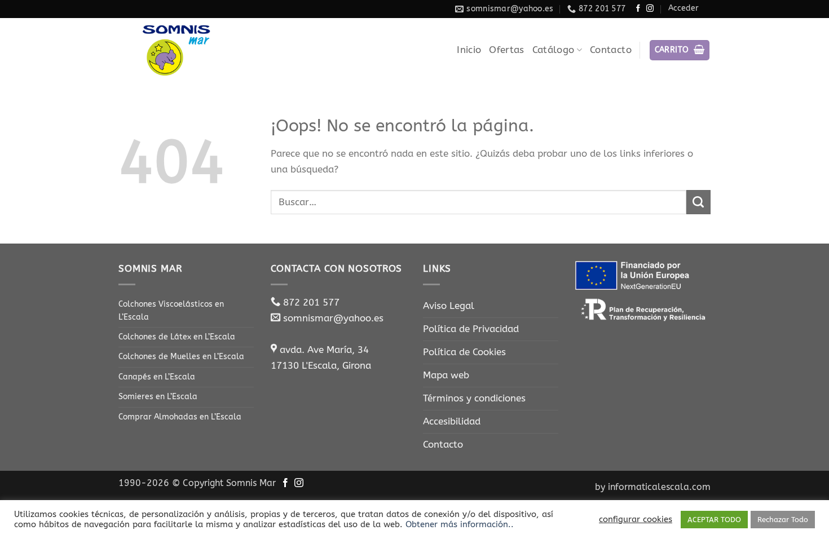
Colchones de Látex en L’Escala (176, 337)
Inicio (469, 50)
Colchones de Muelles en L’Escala (181, 356)
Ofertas (506, 50)
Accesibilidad (451, 421)
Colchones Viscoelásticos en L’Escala (171, 310)
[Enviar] (698, 202)
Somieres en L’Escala (157, 396)
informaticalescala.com (659, 487)
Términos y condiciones (474, 398)
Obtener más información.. (459, 524)
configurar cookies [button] (635, 519)
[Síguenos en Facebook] (638, 9)
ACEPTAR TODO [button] (714, 519)
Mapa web (446, 375)
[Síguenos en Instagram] (650, 9)
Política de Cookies (464, 352)
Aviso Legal (448, 306)
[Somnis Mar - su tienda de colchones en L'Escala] (174, 50)
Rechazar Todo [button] (782, 519)
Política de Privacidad (471, 329)
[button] (680, 50)
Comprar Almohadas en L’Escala (179, 417)
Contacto (611, 50)
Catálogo (553, 50)
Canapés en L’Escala (156, 377)
